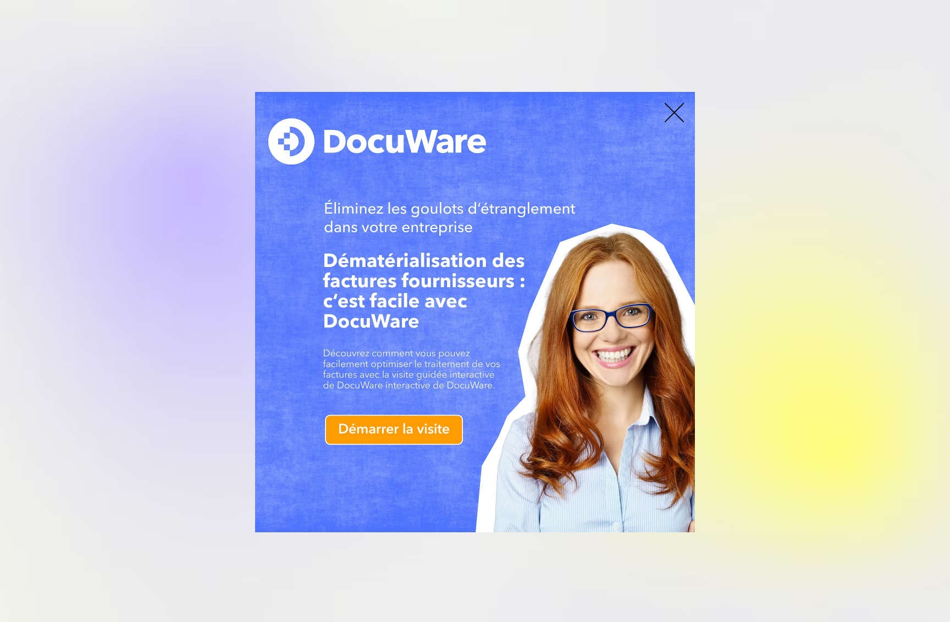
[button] (674, 112)
